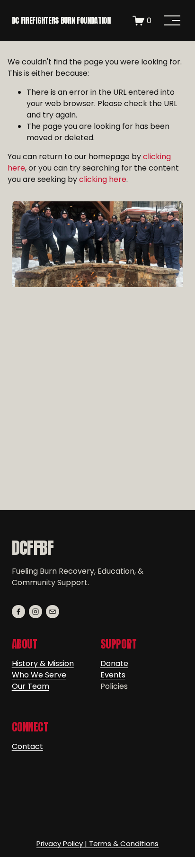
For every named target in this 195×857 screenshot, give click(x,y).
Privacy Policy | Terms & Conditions (97, 843)
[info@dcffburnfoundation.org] (52, 611)
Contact (27, 746)
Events (112, 674)
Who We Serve (39, 674)
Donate (114, 663)
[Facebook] (18, 611)
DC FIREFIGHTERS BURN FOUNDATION (61, 20)
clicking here (102, 179)
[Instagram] (35, 611)
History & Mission (43, 663)
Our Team (30, 686)
